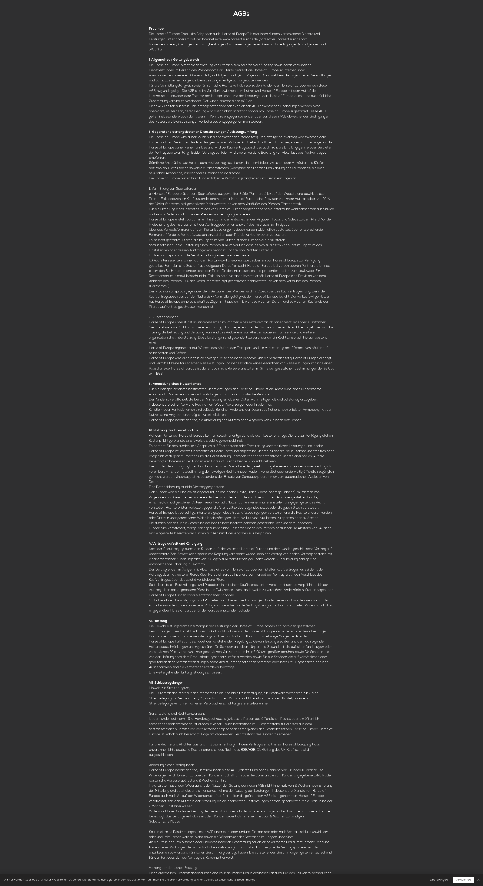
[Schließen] (478, 880)
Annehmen (463, 880)
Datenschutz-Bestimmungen (238, 880)
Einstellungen (439, 880)
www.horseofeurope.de (240, 39)
